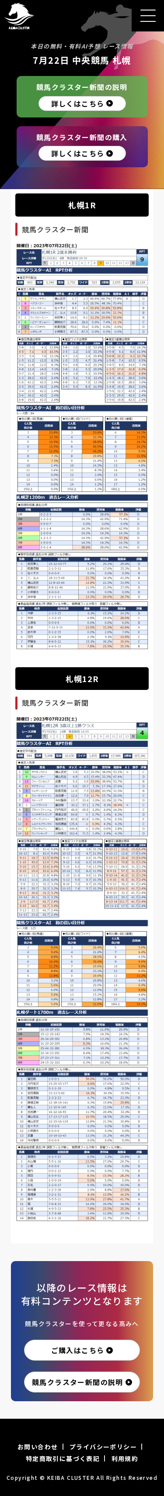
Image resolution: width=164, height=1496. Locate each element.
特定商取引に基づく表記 (63, 1458)
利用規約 (125, 1458)
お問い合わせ (37, 1447)
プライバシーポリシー (103, 1447)
